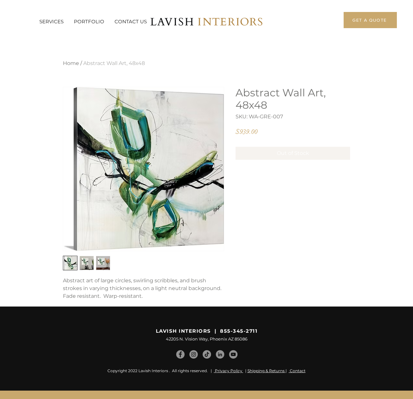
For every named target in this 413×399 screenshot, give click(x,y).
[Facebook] (180, 354)
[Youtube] (233, 354)
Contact (297, 370)
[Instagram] (193, 354)
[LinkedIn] (220, 354)
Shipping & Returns (266, 370)
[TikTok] (207, 354)
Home (71, 63)
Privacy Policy (228, 370)
